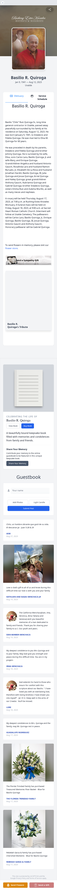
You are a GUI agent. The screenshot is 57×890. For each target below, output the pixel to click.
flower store (11, 248)
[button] (28, 564)
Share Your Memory (17, 463)
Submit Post (28, 508)
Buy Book (28, 426)
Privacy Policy (21, 878)
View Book (13, 426)
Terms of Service (36, 878)
